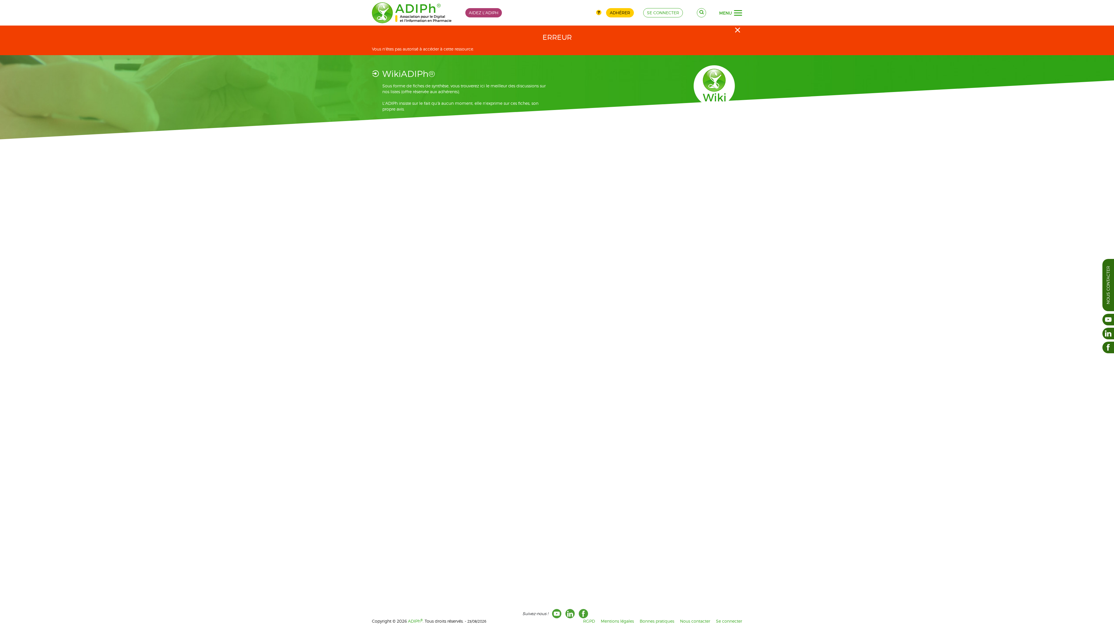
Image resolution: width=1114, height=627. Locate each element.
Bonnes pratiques (657, 621)
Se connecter (729, 621)
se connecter (663, 12)
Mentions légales (617, 621)
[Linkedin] (570, 613)
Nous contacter (1108, 285)
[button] (738, 13)
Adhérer (620, 12)
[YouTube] (556, 613)
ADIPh (415, 621)
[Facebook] (583, 613)
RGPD (589, 621)
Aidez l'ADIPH (483, 12)
